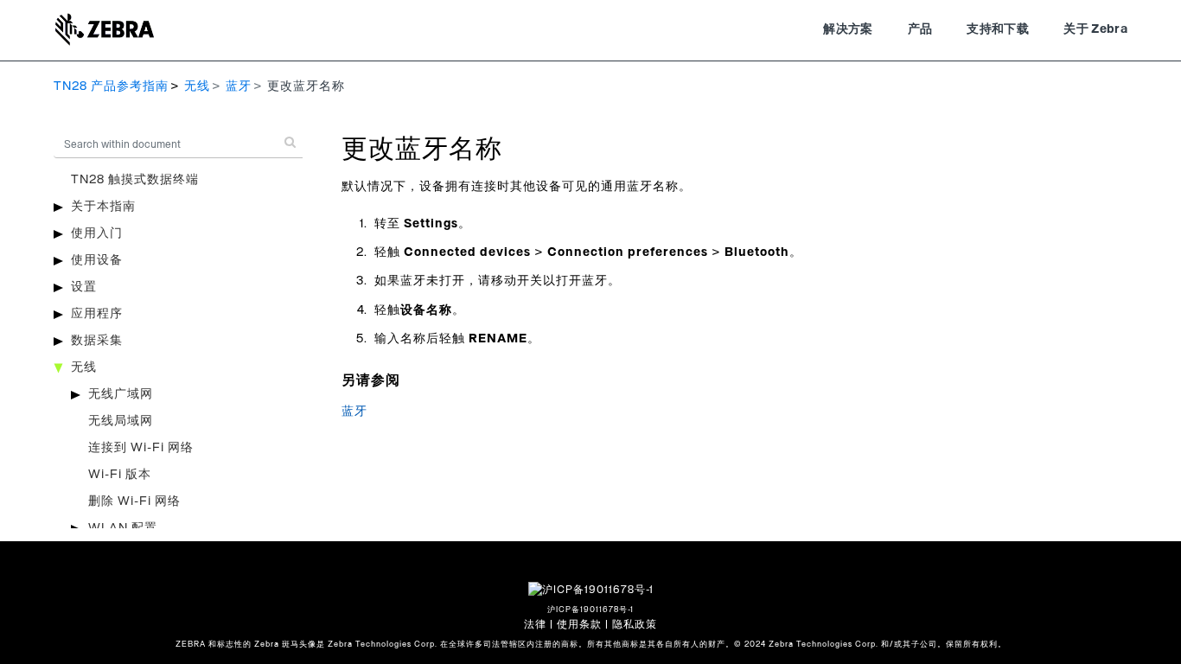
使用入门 (97, 233)
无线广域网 (120, 394)
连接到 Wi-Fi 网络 (141, 448)
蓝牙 (239, 86)
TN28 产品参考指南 (111, 86)
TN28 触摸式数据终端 (135, 180)
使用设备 (97, 260)
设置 (84, 287)
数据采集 (97, 341)
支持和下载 (998, 29)
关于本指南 (103, 207)
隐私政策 (634, 624)
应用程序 (97, 314)
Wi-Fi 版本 (119, 475)
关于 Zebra (1095, 29)
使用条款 (579, 624)
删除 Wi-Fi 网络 (134, 501)
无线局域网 (120, 421)
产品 (920, 29)
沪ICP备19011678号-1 (590, 610)
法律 (535, 624)
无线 (197, 86)
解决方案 (847, 29)
